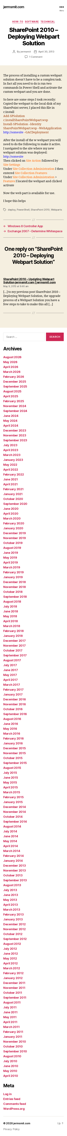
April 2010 (10, 1075)
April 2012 (10, 963)
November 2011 (14, 987)
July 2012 (10, 948)
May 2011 (10, 1017)
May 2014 (10, 841)
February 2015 (13, 797)
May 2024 (10, 420)
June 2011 (10, 1012)
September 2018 (15, 596)
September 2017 (15, 655)
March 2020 (11, 518)
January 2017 (13, 694)
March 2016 (11, 733)
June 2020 (11, 508)
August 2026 (12, 357)
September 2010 (15, 1051)
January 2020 (13, 528)
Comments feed (14, 1104)
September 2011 (14, 997)
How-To (17, 21)
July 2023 (10, 445)
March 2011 (11, 1027)
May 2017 (10, 675)
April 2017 (10, 680)
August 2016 (12, 719)
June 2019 (10, 552)
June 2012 (10, 953)
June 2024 (10, 416)
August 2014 (12, 826)
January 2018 (13, 636)
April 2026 (10, 367)
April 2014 (10, 846)
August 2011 (12, 1002)
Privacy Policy (11, 1129)
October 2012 (12, 934)
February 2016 (13, 738)
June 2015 (10, 777)
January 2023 (13, 460)
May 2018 (10, 616)
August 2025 (12, 391)
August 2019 (12, 548)
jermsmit (25, 51)
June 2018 (10, 611)
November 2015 (14, 753)
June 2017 (10, 670)
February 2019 (13, 572)
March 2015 (11, 792)
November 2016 (14, 704)
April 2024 (10, 425)
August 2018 (12, 601)
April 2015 (10, 787)
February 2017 (13, 689)
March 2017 (11, 684)
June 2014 (10, 836)
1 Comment (35, 56)
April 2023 (10, 450)
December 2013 (14, 865)
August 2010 (12, 1056)
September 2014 (15, 821)
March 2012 (11, 968)
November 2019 (14, 538)
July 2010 (10, 1061)
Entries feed (11, 1099)
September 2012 (15, 939)
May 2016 (10, 728)
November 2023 (14, 435)
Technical (47, 21)
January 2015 (13, 802)
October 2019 (13, 543)
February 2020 (13, 523)
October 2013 (13, 875)
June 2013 (10, 895)
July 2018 (10, 606)
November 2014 (14, 812)
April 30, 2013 (46, 51)
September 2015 (15, 763)
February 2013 (13, 914)
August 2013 (12, 885)
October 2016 (13, 709)
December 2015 (14, 748)
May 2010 (10, 1071)
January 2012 (13, 978)
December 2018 (14, 582)
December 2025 (14, 381)
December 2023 (14, 430)
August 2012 (12, 943)
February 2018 (13, 631)
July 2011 (10, 1007)
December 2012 (14, 924)
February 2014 (13, 855)
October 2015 (13, 758)
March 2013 (11, 909)
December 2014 (14, 807)
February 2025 (13, 401)
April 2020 (10, 513)
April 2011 (10, 1022)
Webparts (56, 209)
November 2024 (14, 406)
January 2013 (13, 919)
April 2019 (10, 562)
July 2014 (10, 831)
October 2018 (13, 592)
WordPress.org (14, 1108)
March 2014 (11, 851)
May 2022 (10, 464)
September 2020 (15, 504)
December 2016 (14, 699)
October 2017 (12, 650)
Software (32, 21)
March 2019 (11, 567)
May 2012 (10, 958)
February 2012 (13, 973)
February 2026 (13, 376)
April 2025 (10, 396)
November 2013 (14, 870)
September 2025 (15, 386)
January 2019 (13, 577)
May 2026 (10, 362)
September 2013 (15, 880)
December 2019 (14, 533)
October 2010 (13, 1046)
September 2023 (15, 440)
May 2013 (10, 899)
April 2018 (10, 621)
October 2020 (13, 499)
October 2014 (13, 816)
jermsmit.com (13, 7)
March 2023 (11, 455)
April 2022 (10, 469)
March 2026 (11, 372)
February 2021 (13, 489)
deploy (11, 209)
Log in (7, 1094)
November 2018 (14, 587)
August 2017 (12, 660)
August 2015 (12, 768)
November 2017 (14, 645)
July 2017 (10, 665)
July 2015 (10, 772)
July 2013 (10, 890)
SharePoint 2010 (40, 209)
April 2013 (10, 904)
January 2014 (13, 860)
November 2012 (14, 929)
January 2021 (13, 494)
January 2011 (12, 1036)
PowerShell (23, 209)
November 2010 (14, 1041)
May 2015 (10, 782)
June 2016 (10, 724)
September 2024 (15, 411)
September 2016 (15, 714)
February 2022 (13, 474)
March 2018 (11, 626)
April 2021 (10, 484)
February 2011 (13, 1031)
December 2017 (14, 640)
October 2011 (12, 992)
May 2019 (10, 557)
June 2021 (10, 479)
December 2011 (14, 983)
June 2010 (10, 1066)
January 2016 (13, 743)
